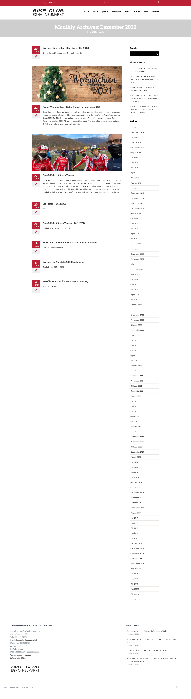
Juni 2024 (134, 223)
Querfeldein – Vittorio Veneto (74, 152)
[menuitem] (39, 2)
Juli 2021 (134, 401)
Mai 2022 (134, 350)
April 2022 (135, 355)
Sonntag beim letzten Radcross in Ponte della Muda (144, 69)
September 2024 (137, 208)
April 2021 (135, 416)
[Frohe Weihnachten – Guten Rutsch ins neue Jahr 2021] (77, 84)
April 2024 (135, 234)
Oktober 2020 (136, 447)
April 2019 (135, 533)
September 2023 (137, 269)
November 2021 (137, 381)
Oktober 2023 (136, 264)
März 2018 (135, 594)
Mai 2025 (134, 168)
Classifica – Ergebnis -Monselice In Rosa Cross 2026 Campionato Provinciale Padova (144, 109)
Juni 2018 (134, 579)
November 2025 (137, 137)
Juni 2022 (134, 345)
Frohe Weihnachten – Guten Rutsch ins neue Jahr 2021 (74, 84)
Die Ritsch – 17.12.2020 (54, 203)
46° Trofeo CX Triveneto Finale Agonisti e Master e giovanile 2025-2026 (144, 79)
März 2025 (135, 178)
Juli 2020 (134, 462)
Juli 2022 (134, 340)
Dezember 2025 (137, 132)
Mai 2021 (134, 411)
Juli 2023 (134, 279)
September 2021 (137, 391)
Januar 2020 (135, 487)
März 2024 (135, 239)
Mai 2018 (134, 584)
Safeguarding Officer (18, 658)
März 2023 (135, 299)
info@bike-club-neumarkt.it (26, 640)
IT (104, 3)
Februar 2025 (136, 183)
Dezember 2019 (137, 492)
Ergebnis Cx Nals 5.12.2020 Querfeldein (63, 261)
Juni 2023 (134, 284)
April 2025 (135, 173)
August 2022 (136, 335)
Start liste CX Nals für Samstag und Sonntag (65, 281)
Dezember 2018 (137, 548)
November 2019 (137, 497)
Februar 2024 (136, 244)
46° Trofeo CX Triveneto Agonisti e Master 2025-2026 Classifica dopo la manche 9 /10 (144, 98)
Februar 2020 (136, 482)
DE (107, 3)
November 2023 (137, 259)
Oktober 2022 (136, 325)
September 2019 (137, 508)
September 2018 (137, 563)
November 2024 (137, 198)
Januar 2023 (135, 310)
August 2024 (136, 213)
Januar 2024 (135, 249)
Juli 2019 (134, 518)
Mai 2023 (134, 289)
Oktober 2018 (136, 558)
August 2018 (136, 569)
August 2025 (136, 152)
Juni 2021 (134, 406)
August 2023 (136, 274)
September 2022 (137, 330)
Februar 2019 (136, 543)
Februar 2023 (136, 305)
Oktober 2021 (136, 386)
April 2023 (135, 294)
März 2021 (135, 421)
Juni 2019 (134, 523)
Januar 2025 (135, 188)
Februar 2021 (136, 426)
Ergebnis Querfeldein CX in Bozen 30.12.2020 (66, 47)
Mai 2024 (134, 228)
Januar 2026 (135, 127)
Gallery (80, 84)
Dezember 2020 (137, 437)
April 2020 (135, 472)
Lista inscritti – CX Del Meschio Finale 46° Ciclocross (142, 88)
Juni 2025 (134, 162)
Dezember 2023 (137, 254)
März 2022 (135, 360)
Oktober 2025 (136, 142)
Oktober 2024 (136, 203)
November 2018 (137, 553)
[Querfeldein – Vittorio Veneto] (77, 152)
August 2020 (136, 457)
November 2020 (137, 442)
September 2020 (137, 452)
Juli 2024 (134, 218)
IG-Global (31, 687)
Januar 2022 (135, 371)
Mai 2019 (134, 528)
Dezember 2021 (137, 376)
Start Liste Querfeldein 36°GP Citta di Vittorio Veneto (70, 242)
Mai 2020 (134, 467)
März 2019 (135, 538)
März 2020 (135, 477)
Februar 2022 (136, 365)
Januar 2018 (135, 599)
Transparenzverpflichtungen (21, 655)
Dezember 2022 (137, 315)
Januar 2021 (135, 431)
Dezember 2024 (137, 193)
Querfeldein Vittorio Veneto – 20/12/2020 (64, 223)
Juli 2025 (134, 157)
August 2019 (136, 513)
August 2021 (136, 396)
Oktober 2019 (136, 503)
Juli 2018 (134, 574)
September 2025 (137, 147)
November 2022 (137, 320)
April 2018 (135, 589)
